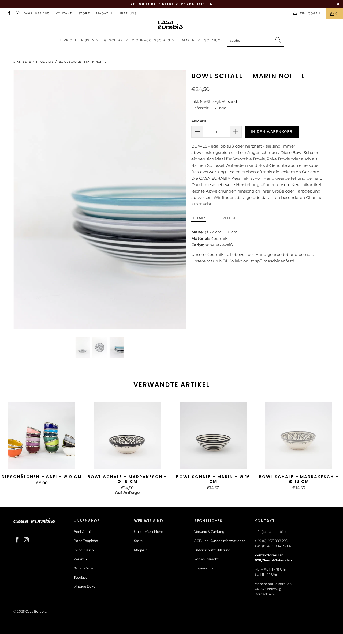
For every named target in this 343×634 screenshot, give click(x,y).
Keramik (80, 559)
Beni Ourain (83, 532)
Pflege (229, 218)
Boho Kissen (84, 550)
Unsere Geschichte (149, 532)
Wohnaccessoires (152, 40)
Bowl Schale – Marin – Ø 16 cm (213, 435)
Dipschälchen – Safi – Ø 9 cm (41, 435)
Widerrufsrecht (206, 559)
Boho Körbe (83, 568)
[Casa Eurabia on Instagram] (17, 13)
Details (198, 218)
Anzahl (199, 121)
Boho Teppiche (86, 541)
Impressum (203, 568)
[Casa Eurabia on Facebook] (9, 13)
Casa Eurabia (35, 611)
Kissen (88, 40)
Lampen (188, 40)
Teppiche (68, 40)
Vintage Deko (84, 586)
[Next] (176, 199)
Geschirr (114, 40)
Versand (229, 101)
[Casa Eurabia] (171, 25)
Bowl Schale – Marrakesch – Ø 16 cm (127, 435)
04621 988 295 (36, 13)
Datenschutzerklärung (212, 550)
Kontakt (64, 13)
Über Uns (128, 13)
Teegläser (81, 577)
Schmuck (213, 40)
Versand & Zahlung (209, 532)
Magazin (104, 13)
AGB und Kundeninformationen (220, 541)
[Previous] (22, 199)
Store (84, 13)
